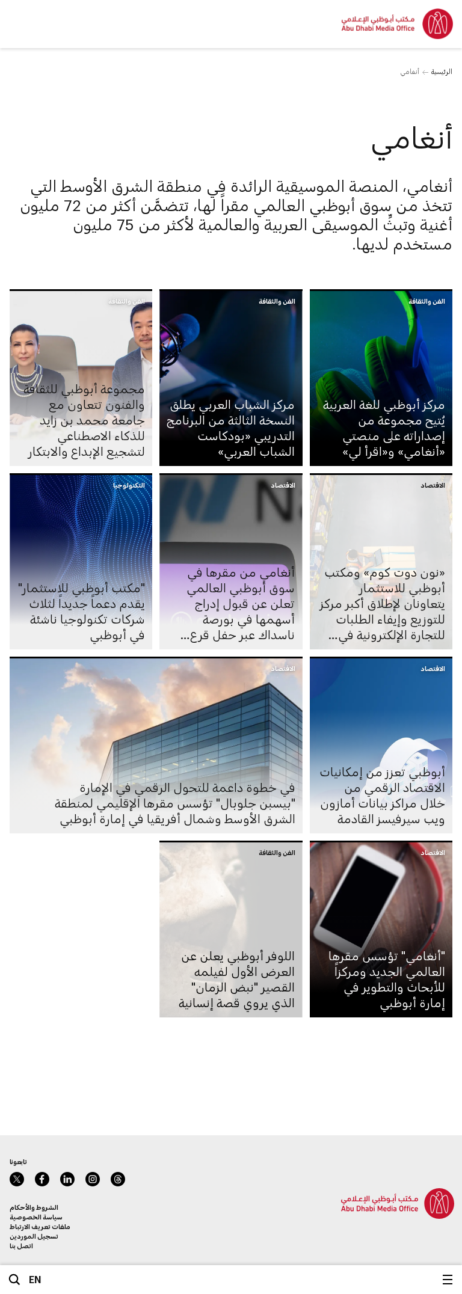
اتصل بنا (21, 1246)
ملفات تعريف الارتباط (40, 1226)
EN (35, 1279)
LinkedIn (67, 1179)
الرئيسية (441, 71)
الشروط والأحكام (34, 1207)
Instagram (92, 1179)
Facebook (42, 1179)
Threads (118, 1179)
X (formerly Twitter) (17, 1179)
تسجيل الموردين (34, 1236)
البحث (14, 1279)
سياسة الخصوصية (36, 1217)
